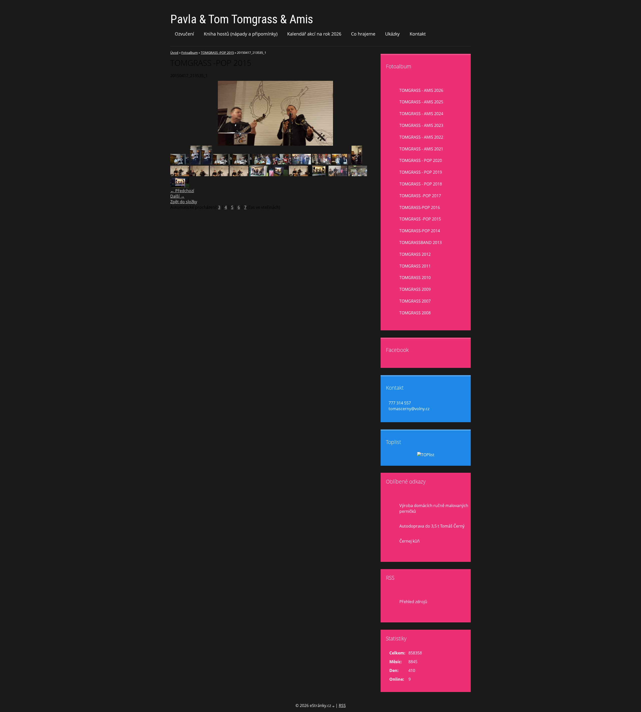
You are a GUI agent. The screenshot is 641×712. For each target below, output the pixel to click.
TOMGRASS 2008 (415, 313)
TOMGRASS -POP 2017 (420, 195)
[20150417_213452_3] (298, 174)
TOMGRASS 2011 (415, 266)
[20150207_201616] (195, 163)
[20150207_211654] (281, 163)
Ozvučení (184, 34)
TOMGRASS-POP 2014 (419, 230)
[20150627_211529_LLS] (179, 186)
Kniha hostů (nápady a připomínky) (240, 34)
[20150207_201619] (207, 163)
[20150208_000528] (357, 163)
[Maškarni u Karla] (179, 163)
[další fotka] (372, 113)
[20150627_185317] (258, 174)
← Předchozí (182, 190)
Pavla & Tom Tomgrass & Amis (241, 19)
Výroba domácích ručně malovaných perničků (433, 508)
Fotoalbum (189, 52)
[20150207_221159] (321, 163)
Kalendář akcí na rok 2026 (314, 34)
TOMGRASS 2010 (415, 277)
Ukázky (392, 34)
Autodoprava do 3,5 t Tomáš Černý (431, 526)
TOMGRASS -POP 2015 (217, 52)
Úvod (174, 52)
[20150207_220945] (301, 163)
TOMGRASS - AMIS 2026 (421, 90)
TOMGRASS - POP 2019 (420, 172)
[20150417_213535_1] (199, 174)
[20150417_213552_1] (219, 174)
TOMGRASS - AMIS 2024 (421, 113)
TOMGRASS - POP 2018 (420, 184)
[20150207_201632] (222, 163)
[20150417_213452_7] (179, 174)
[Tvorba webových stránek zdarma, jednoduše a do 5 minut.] (334, 706)
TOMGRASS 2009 (415, 289)
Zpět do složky (183, 201)
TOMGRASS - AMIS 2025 (421, 102)
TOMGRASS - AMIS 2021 (421, 149)
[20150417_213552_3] (239, 174)
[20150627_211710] (318, 174)
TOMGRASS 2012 (415, 254)
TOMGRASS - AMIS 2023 (421, 125)
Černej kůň (409, 541)
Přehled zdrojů (413, 601)
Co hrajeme (363, 34)
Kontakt (418, 34)
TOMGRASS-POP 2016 (419, 207)
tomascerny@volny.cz (409, 408)
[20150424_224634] (357, 174)
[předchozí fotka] (178, 113)
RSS (342, 705)
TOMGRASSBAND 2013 (420, 242)
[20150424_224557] (338, 174)
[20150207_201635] (242, 163)
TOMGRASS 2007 (415, 301)
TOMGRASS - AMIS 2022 (421, 137)
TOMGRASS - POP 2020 (420, 160)
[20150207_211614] (262, 163)
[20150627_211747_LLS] (278, 174)
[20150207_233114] (341, 163)
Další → (177, 196)
